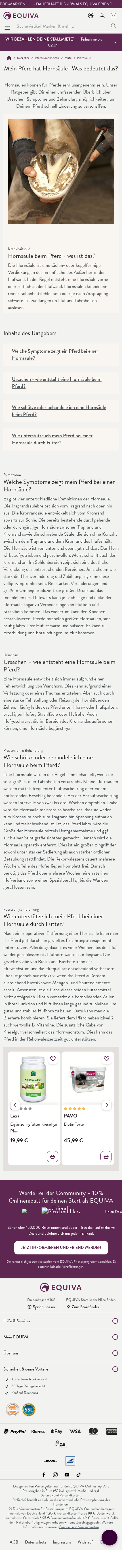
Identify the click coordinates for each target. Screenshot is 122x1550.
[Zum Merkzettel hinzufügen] (53, 1059)
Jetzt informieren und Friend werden (61, 1247)
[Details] (52, 1156)
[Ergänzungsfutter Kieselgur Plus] (34, 1080)
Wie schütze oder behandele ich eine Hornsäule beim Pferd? (59, 411)
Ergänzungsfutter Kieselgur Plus (33, 1127)
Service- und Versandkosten (60, 1495)
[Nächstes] (107, 1105)
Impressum (62, 1542)
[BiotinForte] (88, 1080)
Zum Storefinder (85, 1307)
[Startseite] (9, 58)
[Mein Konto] (102, 15)
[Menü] (8, 26)
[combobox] (63, 26)
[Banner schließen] (115, 42)
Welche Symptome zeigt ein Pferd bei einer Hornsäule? (55, 355)
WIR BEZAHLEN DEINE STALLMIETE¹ (39, 39)
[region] (61, 1110)
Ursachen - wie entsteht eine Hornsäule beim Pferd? (57, 383)
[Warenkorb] (113, 15)
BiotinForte (74, 1124)
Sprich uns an (44, 1307)
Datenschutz (35, 1542)
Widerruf (85, 1542)
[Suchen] (114, 26)
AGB (14, 1542)
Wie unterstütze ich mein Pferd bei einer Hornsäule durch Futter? (52, 439)
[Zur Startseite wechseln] (21, 15)
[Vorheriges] (15, 1105)
